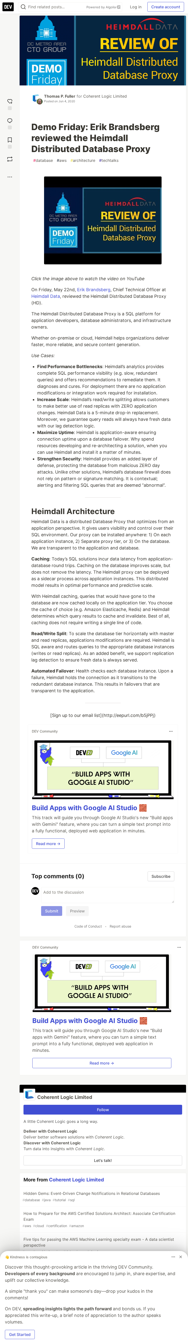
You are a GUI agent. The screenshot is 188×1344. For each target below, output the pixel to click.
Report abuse (120, 926)
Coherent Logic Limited (105, 96)
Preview (77, 911)
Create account (165, 6)
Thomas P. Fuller (59, 96)
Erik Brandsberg (93, 289)
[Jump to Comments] (10, 123)
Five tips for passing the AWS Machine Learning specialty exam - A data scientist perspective (98, 1245)
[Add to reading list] (10, 142)
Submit (51, 911)
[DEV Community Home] (8, 7)
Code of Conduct (88, 926)
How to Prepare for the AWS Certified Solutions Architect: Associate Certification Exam (99, 1219)
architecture (82, 160)
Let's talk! (103, 1160)
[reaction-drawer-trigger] (9, 104)
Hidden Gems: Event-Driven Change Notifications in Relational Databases (91, 1196)
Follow (103, 1109)
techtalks (108, 160)
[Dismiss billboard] (180, 1257)
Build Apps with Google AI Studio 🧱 (89, 808)
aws (62, 160)
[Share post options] (10, 177)
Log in (135, 6)
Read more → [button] (48, 843)
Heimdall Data (45, 296)
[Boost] (10, 159)
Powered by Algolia (101, 7)
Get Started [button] (20, 1334)
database (43, 160)
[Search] (23, 6)
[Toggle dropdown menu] (171, 731)
